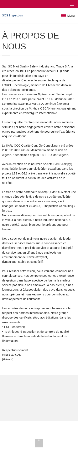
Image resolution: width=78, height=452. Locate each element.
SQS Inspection (12, 15)
